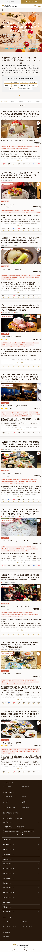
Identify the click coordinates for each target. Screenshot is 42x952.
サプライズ (23, 82)
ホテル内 (7, 85)
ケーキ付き (13, 88)
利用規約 (24, 802)
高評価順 (21, 101)
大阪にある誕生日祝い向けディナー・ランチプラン (21, 49)
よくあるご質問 (7, 786)
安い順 (38, 101)
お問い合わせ (25, 786)
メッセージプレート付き (19, 85)
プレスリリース (7, 802)
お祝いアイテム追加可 (24, 88)
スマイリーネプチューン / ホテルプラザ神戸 (14, 406)
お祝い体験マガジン (27, 926)
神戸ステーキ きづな (7, 204)
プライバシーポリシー (9, 807)
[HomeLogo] (21, 945)
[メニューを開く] (39, 6)
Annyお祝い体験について (9, 796)
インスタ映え (32, 85)
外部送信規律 (25, 807)
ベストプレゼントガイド (9, 926)
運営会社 (24, 796)
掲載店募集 (6, 936)
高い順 (29, 101)
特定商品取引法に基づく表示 (10, 813)
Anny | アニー (25, 921)
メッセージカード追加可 (11, 82)
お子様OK (32, 82)
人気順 (12, 101)
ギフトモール (6, 921)
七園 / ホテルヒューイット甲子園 (11, 269)
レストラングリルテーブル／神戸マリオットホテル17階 (18, 140)
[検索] (35, 6)
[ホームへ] (9, 5)
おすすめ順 (4, 101)
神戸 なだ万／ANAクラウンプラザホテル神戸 (15, 606)
